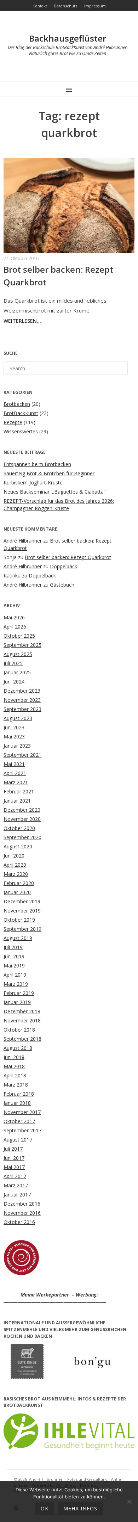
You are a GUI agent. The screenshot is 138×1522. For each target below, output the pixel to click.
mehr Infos (80, 1508)
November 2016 (22, 1212)
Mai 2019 (14, 965)
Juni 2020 (14, 855)
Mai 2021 (14, 764)
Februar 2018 (19, 1093)
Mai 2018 (14, 1066)
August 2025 (18, 654)
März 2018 (16, 1084)
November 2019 (22, 910)
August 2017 (18, 1139)
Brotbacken (17, 404)
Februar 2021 (19, 791)
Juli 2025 (13, 663)
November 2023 (22, 700)
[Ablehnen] (129, 1501)
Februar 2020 (19, 883)
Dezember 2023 (22, 690)
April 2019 (15, 974)
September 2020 (22, 837)
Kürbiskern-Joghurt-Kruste (33, 482)
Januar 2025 (17, 672)
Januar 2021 (17, 800)
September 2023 (22, 709)
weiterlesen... (22, 320)
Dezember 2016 (22, 1203)
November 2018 (22, 1020)
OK (44, 1508)
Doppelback (63, 566)
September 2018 (22, 1038)
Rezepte (13, 422)
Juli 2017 (13, 1148)
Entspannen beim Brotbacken (37, 464)
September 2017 (22, 1130)
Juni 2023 (14, 727)
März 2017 (16, 1185)
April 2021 (15, 773)
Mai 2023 (14, 736)
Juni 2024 (14, 681)
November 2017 (22, 1112)
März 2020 (16, 874)
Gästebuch (62, 584)
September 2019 (22, 929)
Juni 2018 (14, 1057)
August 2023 (18, 718)
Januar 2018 (17, 1103)
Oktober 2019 (19, 919)
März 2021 (16, 782)
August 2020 (18, 846)
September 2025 (22, 645)
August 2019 (18, 938)
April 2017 (15, 1176)
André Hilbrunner (23, 540)
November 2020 (22, 819)
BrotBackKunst (21, 413)
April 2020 (15, 864)
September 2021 (22, 754)
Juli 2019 (13, 947)
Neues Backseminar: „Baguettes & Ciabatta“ (54, 491)
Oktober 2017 (19, 1121)
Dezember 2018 (22, 1011)
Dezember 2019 (22, 901)
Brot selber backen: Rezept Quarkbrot (68, 557)
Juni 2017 (14, 1158)
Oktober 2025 (19, 635)
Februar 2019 (19, 993)
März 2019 (16, 983)
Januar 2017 (17, 1194)
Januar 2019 (17, 1002)
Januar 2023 (17, 745)
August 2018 (18, 1048)
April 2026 (15, 626)
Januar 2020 (17, 892)
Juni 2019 (14, 956)
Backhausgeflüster (67, 38)
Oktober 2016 (19, 1222)
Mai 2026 (14, 617)
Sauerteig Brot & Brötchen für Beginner (49, 473)
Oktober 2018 (19, 1029)
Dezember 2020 (22, 809)
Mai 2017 (14, 1167)
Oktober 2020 (19, 828)
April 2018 (15, 1075)
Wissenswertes (21, 431)
